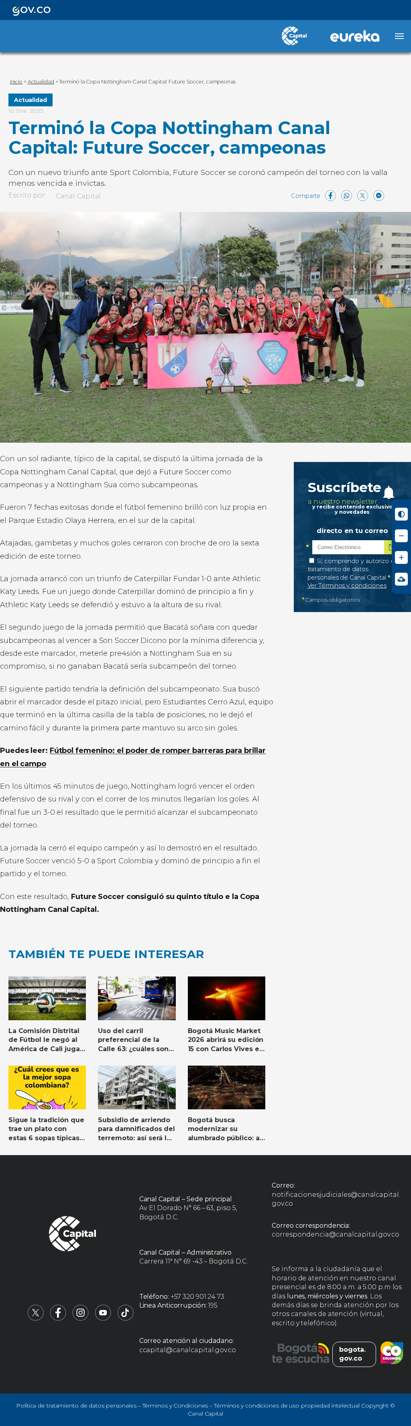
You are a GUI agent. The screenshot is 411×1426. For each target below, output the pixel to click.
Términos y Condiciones (175, 1405)
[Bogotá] (300, 1354)
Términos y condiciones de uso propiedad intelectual (287, 1405)
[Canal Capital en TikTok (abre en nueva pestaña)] (126, 1318)
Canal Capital (78, 196)
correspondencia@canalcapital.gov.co (335, 1234)
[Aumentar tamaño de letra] (401, 557)
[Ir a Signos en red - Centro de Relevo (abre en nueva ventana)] (401, 579)
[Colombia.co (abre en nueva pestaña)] (392, 1354)
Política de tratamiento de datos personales (76, 1405)
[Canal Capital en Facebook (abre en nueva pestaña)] (58, 1318)
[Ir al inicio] (72, 1235)
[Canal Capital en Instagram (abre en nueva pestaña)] (81, 1318)
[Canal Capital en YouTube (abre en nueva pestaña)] (103, 1318)
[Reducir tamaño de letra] (401, 536)
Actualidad (30, 100)
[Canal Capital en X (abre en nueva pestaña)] (36, 1318)
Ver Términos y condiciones (347, 585)
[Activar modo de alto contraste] (401, 514)
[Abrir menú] (399, 36)
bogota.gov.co (352, 1354)
